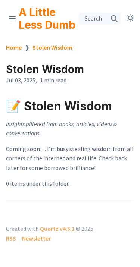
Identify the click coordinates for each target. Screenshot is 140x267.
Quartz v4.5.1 (57, 228)
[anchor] (119, 106)
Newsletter (36, 238)
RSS (11, 238)
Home (14, 47)
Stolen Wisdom (52, 47)
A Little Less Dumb (47, 18)
